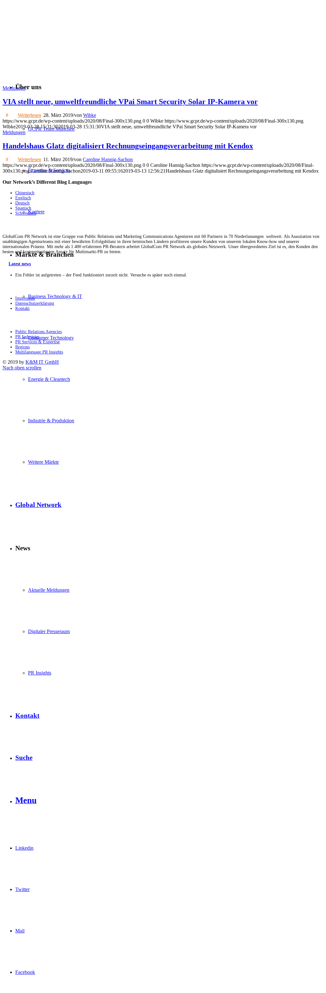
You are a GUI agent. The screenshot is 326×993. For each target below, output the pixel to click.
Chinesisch (24, 192)
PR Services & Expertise (37, 341)
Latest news (20, 263)
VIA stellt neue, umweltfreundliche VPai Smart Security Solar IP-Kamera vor (130, 101)
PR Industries (27, 336)
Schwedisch (25, 213)
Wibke (89, 115)
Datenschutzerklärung (34, 303)
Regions (22, 347)
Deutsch (22, 203)
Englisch (23, 198)
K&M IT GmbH (42, 362)
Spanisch (23, 208)
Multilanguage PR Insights (39, 352)
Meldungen (14, 88)
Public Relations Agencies (38, 331)
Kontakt (22, 308)
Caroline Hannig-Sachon (108, 159)
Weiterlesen (29, 115)
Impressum (25, 298)
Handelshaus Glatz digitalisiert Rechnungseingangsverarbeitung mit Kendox (128, 146)
